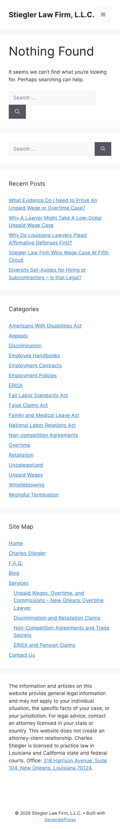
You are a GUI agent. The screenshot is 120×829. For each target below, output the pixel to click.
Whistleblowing (26, 485)
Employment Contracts (35, 365)
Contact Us (22, 655)
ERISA (16, 385)
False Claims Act (28, 405)
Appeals (18, 336)
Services (19, 583)
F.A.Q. (16, 563)
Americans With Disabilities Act (45, 326)
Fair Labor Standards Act (38, 395)
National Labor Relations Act (42, 425)
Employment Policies (33, 375)
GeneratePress (60, 819)
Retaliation (21, 455)
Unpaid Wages (26, 475)
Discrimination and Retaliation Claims (57, 618)
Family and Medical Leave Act (44, 415)
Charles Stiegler (27, 553)
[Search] (17, 112)
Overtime (19, 445)
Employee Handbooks (34, 356)
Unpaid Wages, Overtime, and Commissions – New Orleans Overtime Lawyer (59, 600)
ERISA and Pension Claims (44, 645)
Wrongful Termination (34, 495)
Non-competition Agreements (43, 435)
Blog (14, 573)
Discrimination (25, 346)
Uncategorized (26, 465)
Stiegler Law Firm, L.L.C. (51, 14)
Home (16, 543)
